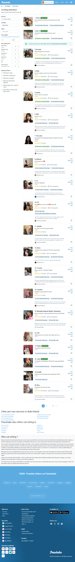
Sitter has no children (8, 78)
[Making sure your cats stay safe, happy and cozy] (48, 336)
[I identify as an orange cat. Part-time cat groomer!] (48, 255)
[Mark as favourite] (71, 25)
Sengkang (3, 430)
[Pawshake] (5, 2)
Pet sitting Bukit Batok (42, 418)
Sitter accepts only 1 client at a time (10, 86)
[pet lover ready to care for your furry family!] (48, 79)
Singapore (39, 425)
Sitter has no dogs (8, 73)
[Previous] (40, 405)
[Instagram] (58, 523)
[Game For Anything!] (48, 189)
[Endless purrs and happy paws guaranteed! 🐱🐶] (48, 376)
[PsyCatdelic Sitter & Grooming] (48, 349)
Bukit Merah (40, 429)
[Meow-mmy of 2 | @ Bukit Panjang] (48, 276)
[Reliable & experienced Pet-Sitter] (48, 297)
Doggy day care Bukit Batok (44, 414)
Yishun (38, 430)
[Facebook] (51, 523)
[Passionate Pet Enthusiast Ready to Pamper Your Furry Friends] (48, 145)
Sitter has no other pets (9, 75)
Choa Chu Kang (5, 425)
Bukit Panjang (40, 432)
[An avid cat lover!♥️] (48, 167)
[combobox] (10, 19)
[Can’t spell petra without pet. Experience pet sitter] (48, 21)
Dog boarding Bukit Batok (7, 414)
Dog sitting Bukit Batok (43, 416)
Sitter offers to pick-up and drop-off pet (10, 90)
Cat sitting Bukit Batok (6, 418)
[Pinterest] (61, 523)
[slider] (1, 36)
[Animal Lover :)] (48, 122)
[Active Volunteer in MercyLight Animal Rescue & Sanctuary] (48, 319)
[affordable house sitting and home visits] (48, 35)
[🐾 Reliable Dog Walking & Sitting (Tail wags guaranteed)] (48, 363)
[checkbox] (2, 73)
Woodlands (4, 429)
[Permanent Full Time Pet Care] (48, 392)
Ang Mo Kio (40, 427)
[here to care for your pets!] (48, 100)
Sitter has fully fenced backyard (9, 81)
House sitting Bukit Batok (7, 420)
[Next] (56, 405)
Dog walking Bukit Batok (7, 416)
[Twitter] (54, 523)
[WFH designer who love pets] (48, 57)
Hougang (3, 432)
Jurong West (4, 427)
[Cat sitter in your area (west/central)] (48, 234)
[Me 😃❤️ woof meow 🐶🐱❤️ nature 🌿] (48, 211)
